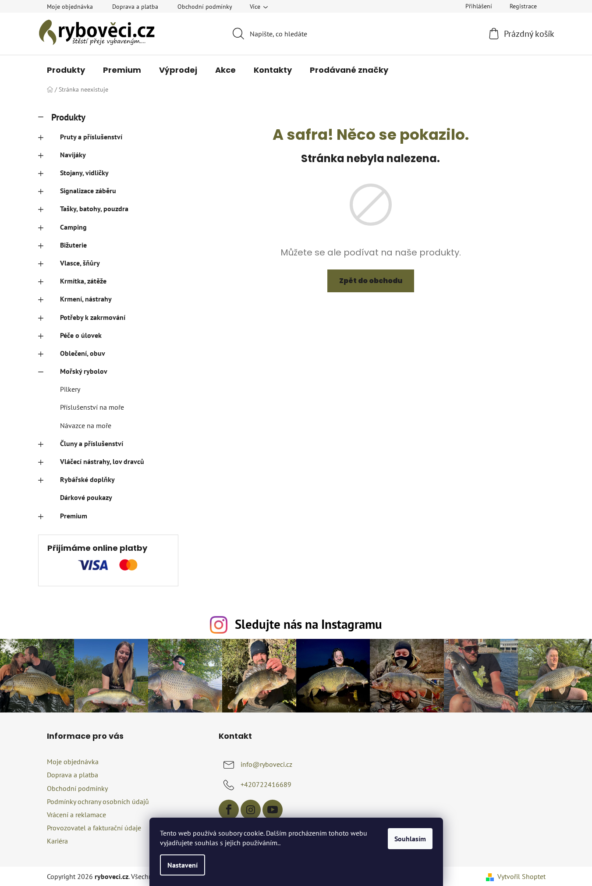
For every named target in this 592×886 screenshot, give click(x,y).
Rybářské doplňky (87, 479)
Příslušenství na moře (92, 407)
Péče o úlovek (81, 335)
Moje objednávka (70, 7)
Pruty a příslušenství (91, 136)
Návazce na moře (85, 425)
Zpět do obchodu (370, 281)
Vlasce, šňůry (80, 263)
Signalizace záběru (88, 190)
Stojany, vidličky (84, 172)
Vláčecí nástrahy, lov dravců (102, 461)
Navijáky (73, 154)
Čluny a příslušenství (91, 443)
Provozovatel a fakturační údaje (94, 827)
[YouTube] (272, 810)
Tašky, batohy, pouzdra (94, 208)
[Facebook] (229, 810)
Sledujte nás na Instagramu (308, 624)
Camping (73, 227)
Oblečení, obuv (82, 353)
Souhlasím (410, 838)
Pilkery (70, 389)
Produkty (68, 117)
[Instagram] (251, 810)
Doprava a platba (135, 7)
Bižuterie (73, 245)
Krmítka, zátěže (83, 280)
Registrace (523, 6)
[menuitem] (66, 70)
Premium (73, 515)
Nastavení (182, 865)
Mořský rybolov (83, 371)
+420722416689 (266, 784)
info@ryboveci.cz (266, 764)
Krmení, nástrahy (86, 298)
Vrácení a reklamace (76, 814)
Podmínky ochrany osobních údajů (98, 801)
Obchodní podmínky (204, 7)
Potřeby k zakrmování (92, 317)
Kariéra (57, 840)
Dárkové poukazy (86, 497)
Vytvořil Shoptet (521, 876)
